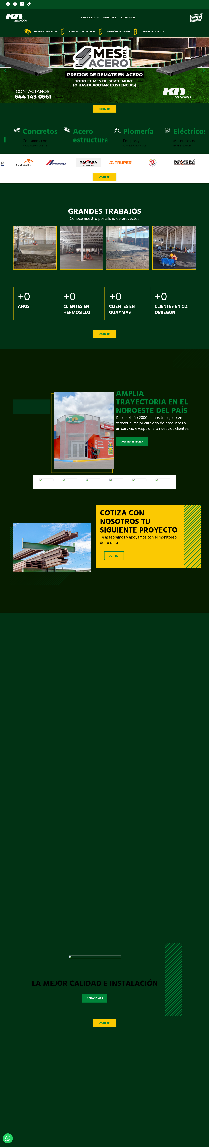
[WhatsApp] (8, 1138)
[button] (5, 70)
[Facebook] (8, 2)
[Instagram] (15, 2)
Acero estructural (52, 136)
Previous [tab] (5, 134)
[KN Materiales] (16, 18)
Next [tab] (203, 134)
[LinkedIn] (22, 2)
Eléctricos (150, 132)
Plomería (98, 132)
